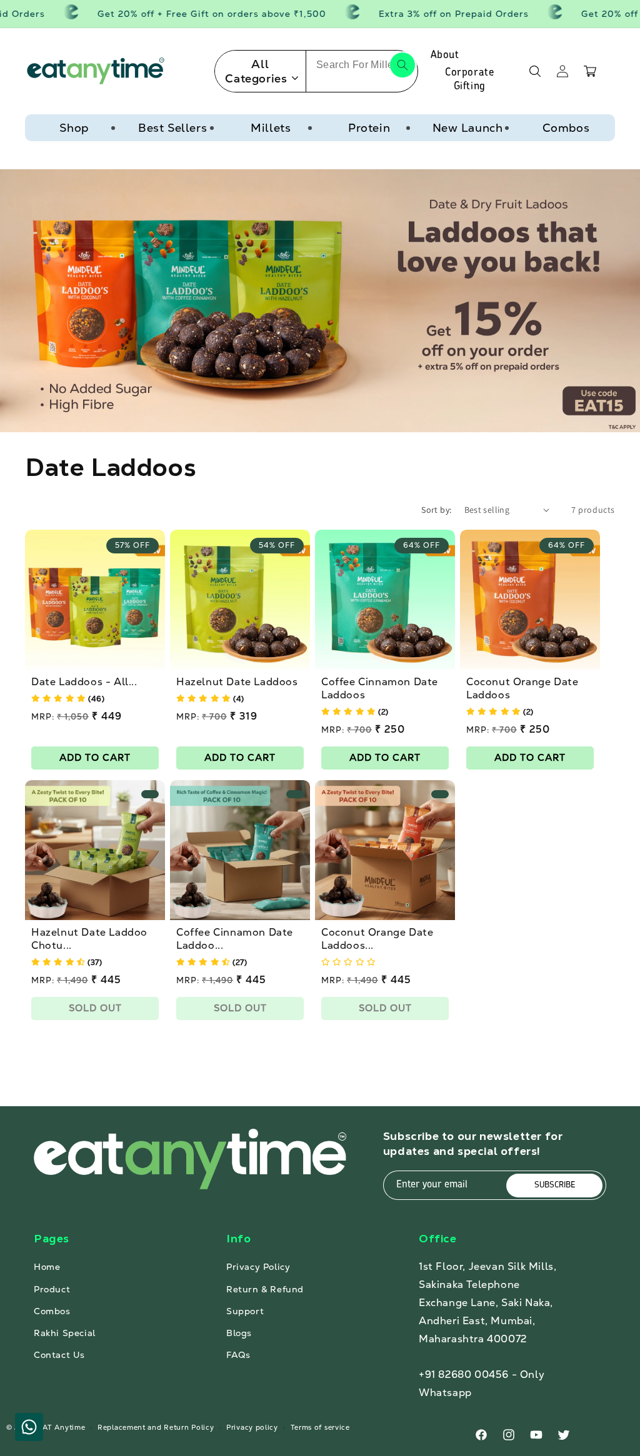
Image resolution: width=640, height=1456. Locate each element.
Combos (566, 128)
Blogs (239, 1333)
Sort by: (436, 509)
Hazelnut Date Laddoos (237, 682)
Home (47, 1266)
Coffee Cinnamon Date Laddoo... (234, 939)
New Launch (467, 128)
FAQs (238, 1354)
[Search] (402, 64)
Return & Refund (265, 1289)
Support (245, 1311)
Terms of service (320, 1427)
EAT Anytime (62, 1427)
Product (52, 1289)
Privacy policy (252, 1427)
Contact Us (59, 1354)
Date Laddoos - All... (84, 682)
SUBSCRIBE (554, 1185)
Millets (271, 128)
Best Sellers (172, 128)
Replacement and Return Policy (156, 1427)
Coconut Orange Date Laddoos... (377, 939)
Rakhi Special (65, 1333)
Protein (369, 128)
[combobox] (362, 65)
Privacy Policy (258, 1266)
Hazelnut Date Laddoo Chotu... (89, 939)
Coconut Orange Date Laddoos (522, 688)
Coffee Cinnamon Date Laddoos (379, 688)
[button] (535, 71)
